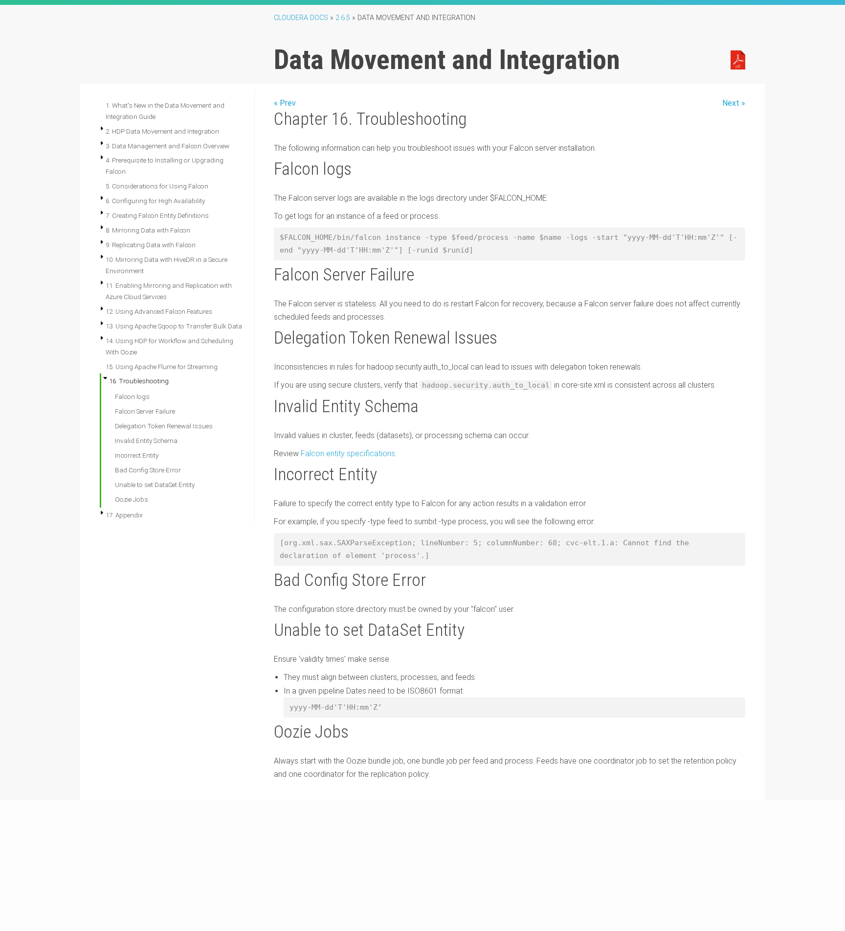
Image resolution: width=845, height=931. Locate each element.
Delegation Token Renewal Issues (164, 426)
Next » (733, 103)
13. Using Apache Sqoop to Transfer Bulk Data (174, 326)
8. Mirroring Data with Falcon (148, 230)
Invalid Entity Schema (146, 440)
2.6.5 (342, 18)
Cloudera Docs (301, 18)
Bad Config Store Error (148, 470)
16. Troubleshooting (139, 381)
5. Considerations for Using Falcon (157, 186)
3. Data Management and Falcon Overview (167, 146)
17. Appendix (124, 515)
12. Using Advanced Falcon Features (159, 311)
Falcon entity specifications (348, 453)
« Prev (285, 103)
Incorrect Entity (136, 455)
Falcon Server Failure (145, 411)
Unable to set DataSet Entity (155, 485)
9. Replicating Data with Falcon (151, 245)
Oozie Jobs (131, 499)
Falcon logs (132, 396)
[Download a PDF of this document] (738, 59)
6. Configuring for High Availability (155, 201)
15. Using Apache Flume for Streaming (162, 367)
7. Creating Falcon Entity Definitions (157, 215)
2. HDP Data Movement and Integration (162, 131)
